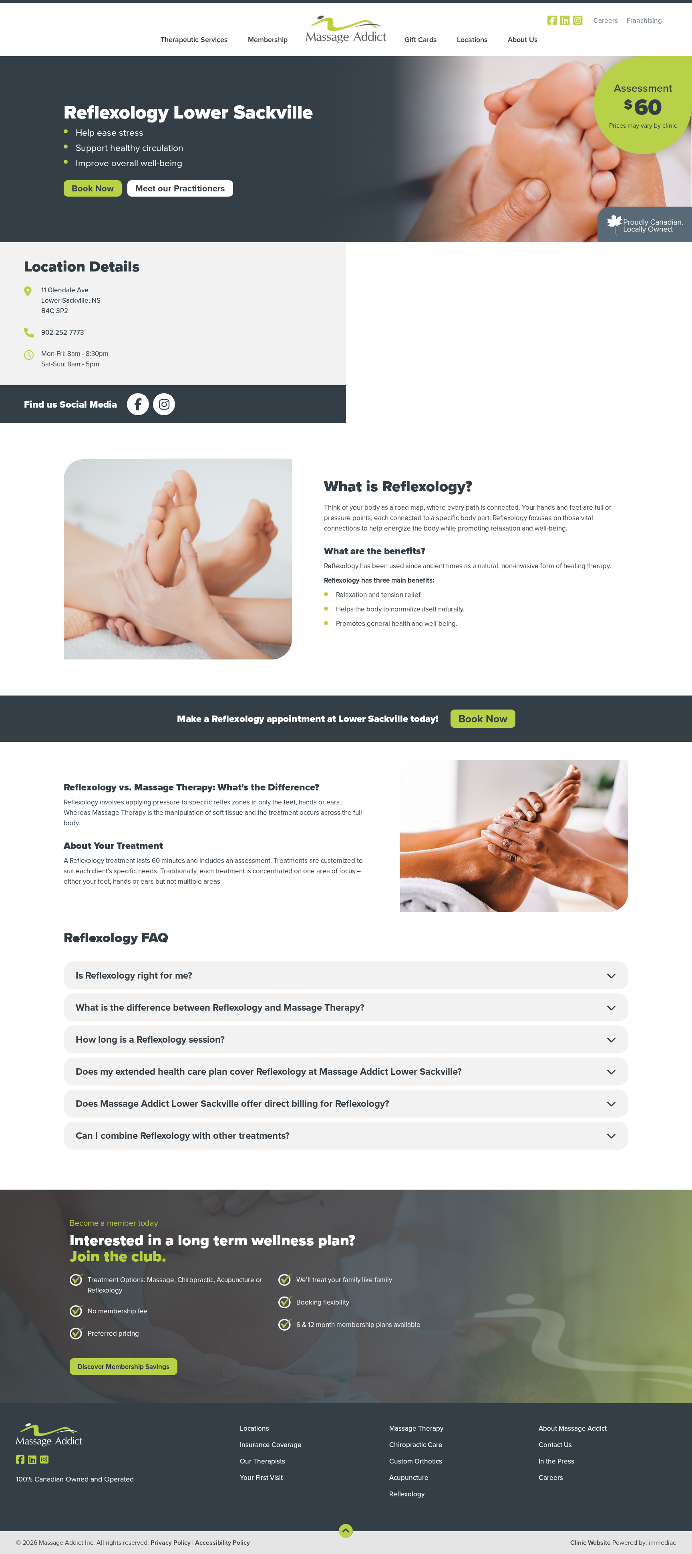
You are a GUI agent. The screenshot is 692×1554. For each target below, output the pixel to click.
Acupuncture (408, 1477)
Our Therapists (262, 1461)
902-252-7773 (62, 332)
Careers (605, 20)
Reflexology (406, 1494)
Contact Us (555, 1444)
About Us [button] (523, 40)
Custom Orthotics (415, 1461)
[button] (346, 975)
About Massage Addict (573, 1428)
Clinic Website (590, 1542)
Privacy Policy (171, 1542)
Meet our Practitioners (180, 188)
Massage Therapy (416, 1428)
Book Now (93, 188)
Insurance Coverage (271, 1444)
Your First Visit (261, 1477)
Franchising (644, 20)
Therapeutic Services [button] (194, 40)
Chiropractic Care (416, 1444)
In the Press (556, 1461)
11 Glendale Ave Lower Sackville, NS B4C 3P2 (71, 300)
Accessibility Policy (222, 1542)
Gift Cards (420, 40)
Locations (472, 40)
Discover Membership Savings (123, 1366)
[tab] (346, 975)
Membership (268, 40)
